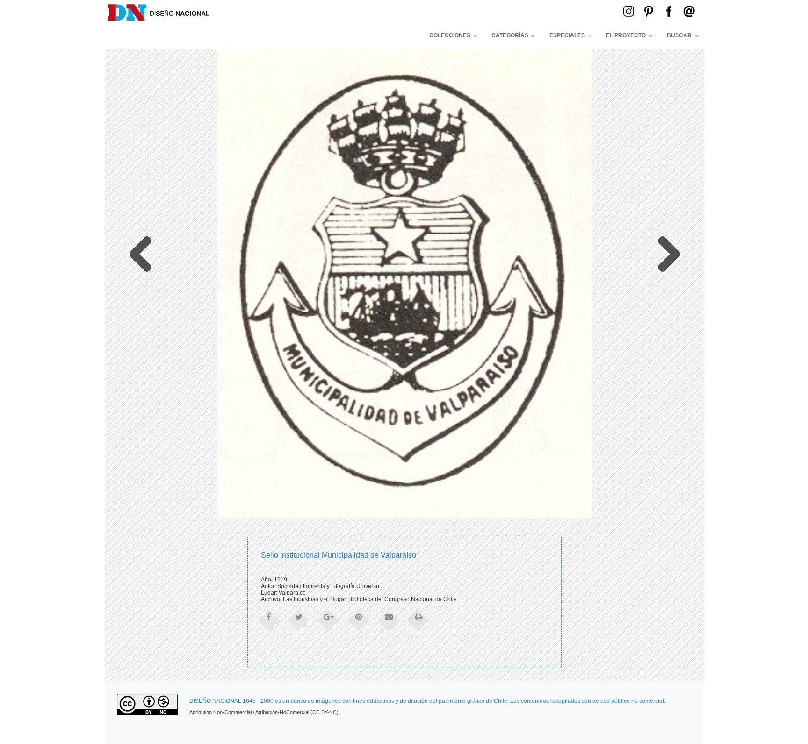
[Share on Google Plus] (328, 619)
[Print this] (418, 619)
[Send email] (388, 619)
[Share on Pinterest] (358, 619)
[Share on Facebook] (269, 619)
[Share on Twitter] (298, 619)
